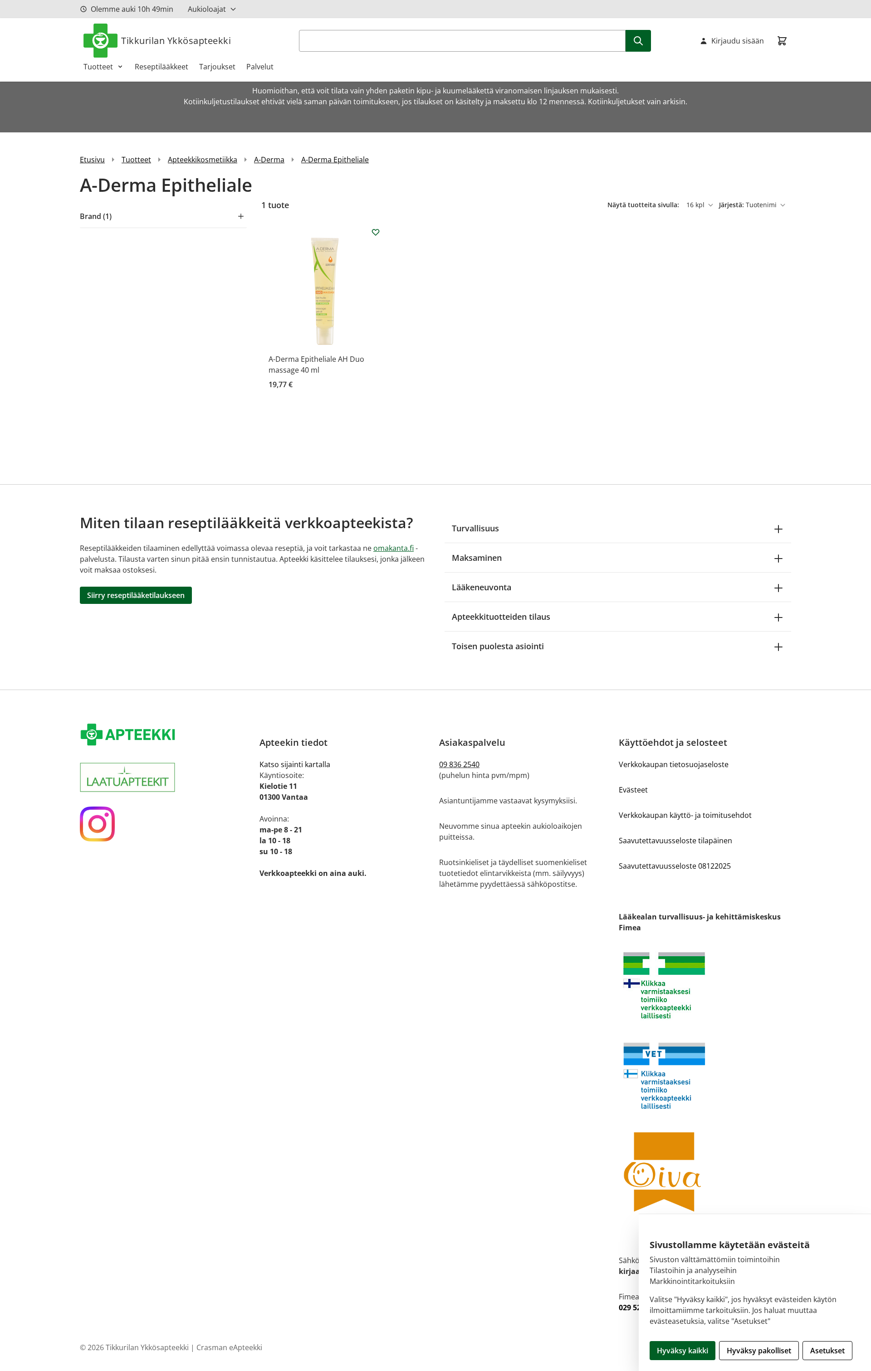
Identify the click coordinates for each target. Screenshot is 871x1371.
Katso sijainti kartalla (294, 764)
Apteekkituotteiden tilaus (501, 616)
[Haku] (638, 41)
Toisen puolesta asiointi (498, 646)
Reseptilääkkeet (161, 67)
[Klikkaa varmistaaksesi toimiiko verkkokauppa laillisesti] (705, 985)
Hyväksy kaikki (682, 1351)
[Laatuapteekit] (166, 777)
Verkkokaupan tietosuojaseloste (674, 764)
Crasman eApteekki (229, 1347)
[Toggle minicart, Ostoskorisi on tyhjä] (782, 41)
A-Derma (269, 160)
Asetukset (827, 1351)
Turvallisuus (475, 528)
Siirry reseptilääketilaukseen (136, 595)
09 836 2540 (459, 764)
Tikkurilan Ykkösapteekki (176, 40)
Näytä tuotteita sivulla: (644, 204)
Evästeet (633, 790)
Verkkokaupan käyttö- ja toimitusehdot (685, 815)
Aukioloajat (207, 9)
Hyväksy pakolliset (759, 1351)
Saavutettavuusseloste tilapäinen (675, 841)
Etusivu (92, 160)
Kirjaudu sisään (737, 41)
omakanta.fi (393, 548)
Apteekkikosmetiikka (202, 160)
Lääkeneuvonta (481, 587)
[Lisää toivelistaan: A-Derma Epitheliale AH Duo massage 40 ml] (376, 232)
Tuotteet (98, 67)
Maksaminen (477, 557)
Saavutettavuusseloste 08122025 (675, 866)
